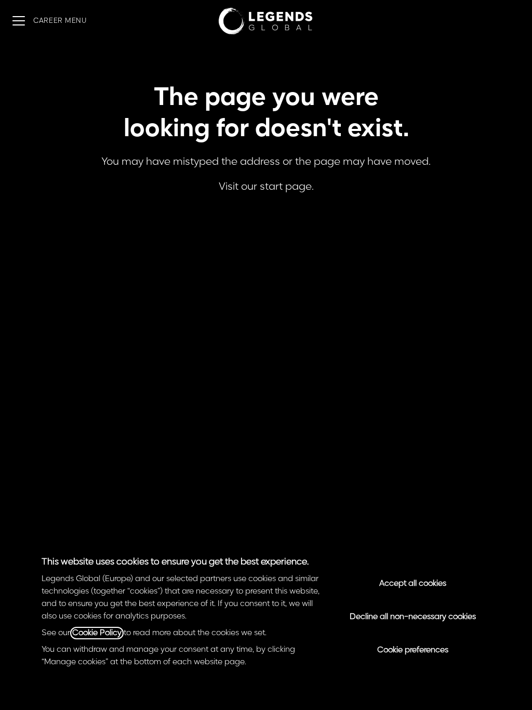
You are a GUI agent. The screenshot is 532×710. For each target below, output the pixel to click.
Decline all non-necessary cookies (413, 617)
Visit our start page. (266, 186)
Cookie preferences (412, 650)
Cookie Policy (97, 633)
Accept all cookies (412, 584)
